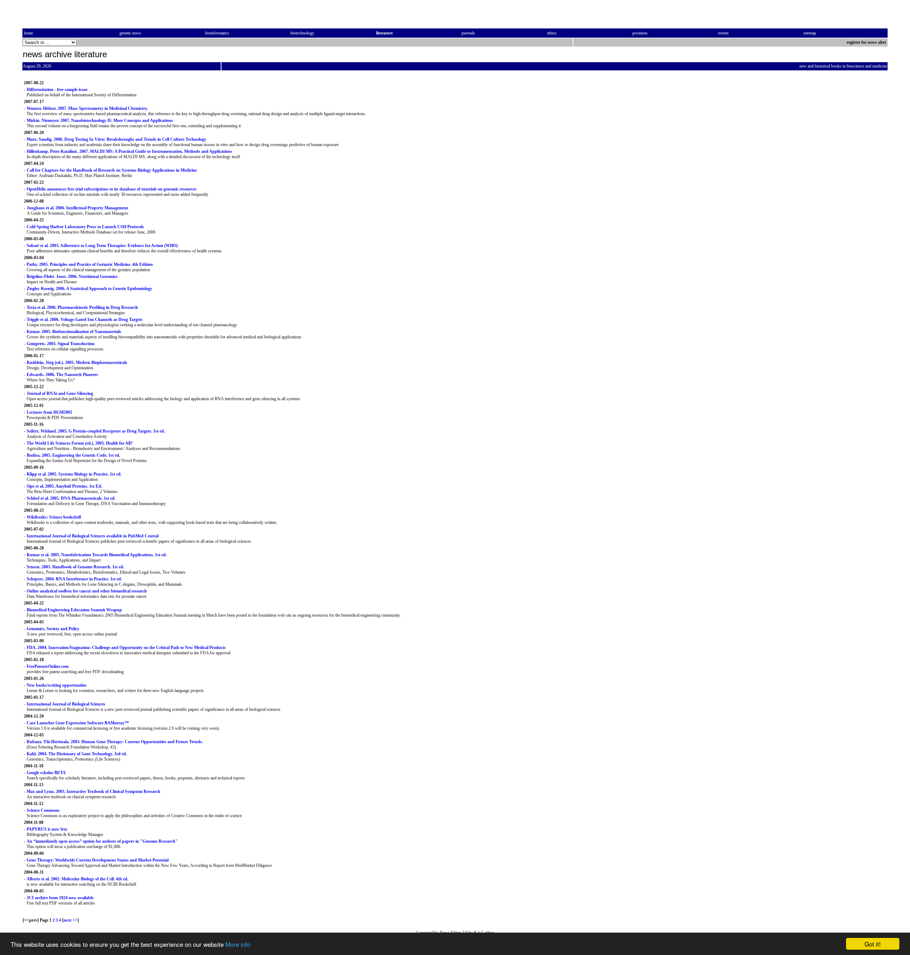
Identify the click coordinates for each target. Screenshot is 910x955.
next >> (70, 920)
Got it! (872, 943)
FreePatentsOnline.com (48, 666)
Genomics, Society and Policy (53, 628)
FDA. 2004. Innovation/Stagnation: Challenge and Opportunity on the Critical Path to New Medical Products (126, 647)
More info (237, 944)
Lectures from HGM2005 (49, 412)
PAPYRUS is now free (47, 829)
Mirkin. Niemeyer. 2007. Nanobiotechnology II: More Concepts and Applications (100, 120)
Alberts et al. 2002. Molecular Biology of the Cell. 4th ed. (77, 878)
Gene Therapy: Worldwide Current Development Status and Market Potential (97, 860)
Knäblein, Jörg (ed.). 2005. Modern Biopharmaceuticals (77, 362)
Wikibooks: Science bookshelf (54, 517)
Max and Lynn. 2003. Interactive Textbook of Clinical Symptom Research (93, 791)
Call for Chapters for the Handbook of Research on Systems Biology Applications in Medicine (112, 170)
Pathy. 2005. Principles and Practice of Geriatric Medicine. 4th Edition (90, 264)
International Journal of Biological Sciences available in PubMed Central (93, 535)
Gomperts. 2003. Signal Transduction (61, 343)
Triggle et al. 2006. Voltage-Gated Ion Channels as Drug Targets (85, 319)
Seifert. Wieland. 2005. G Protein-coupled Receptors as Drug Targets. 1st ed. (96, 431)
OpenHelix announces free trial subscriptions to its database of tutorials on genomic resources (112, 189)
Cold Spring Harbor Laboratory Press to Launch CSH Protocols (85, 226)
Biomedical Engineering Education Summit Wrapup (74, 609)
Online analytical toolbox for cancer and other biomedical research (87, 591)
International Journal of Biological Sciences (66, 704)
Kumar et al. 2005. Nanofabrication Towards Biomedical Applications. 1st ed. (97, 554)
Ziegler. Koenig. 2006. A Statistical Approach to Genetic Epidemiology (89, 288)
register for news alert (867, 42)
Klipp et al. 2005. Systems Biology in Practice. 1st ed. (74, 474)
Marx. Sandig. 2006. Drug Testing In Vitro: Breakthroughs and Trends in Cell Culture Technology (116, 139)
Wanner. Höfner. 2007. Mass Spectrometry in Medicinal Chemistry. (87, 108)
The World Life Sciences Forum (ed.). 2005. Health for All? (80, 443)
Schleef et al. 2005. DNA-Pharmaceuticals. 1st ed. (71, 498)
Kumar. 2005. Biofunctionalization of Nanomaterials (74, 331)
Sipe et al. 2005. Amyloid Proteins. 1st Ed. (64, 486)
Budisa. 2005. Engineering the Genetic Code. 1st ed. (73, 455)
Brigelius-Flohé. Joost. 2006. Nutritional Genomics (72, 276)
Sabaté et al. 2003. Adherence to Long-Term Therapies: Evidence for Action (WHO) (102, 245)
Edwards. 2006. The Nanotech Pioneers (62, 374)
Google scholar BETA (46, 772)
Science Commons (43, 810)
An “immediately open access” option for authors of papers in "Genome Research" (102, 841)
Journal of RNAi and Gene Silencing (60, 393)
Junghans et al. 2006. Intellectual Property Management (77, 207)
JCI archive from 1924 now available (60, 897)
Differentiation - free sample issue (57, 89)
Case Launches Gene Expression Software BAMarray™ (78, 722)
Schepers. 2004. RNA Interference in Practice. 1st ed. (74, 578)
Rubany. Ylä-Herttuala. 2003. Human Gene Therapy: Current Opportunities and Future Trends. (115, 741)
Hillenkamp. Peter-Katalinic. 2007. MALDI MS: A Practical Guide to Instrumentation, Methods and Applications (129, 151)
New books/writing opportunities (57, 685)
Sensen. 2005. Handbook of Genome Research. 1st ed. (75, 566)
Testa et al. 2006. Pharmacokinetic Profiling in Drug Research (82, 307)
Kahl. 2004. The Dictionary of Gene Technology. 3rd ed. (77, 753)
